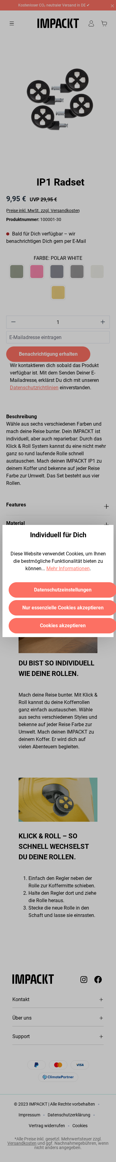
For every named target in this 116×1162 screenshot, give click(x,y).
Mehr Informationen (68, 568)
